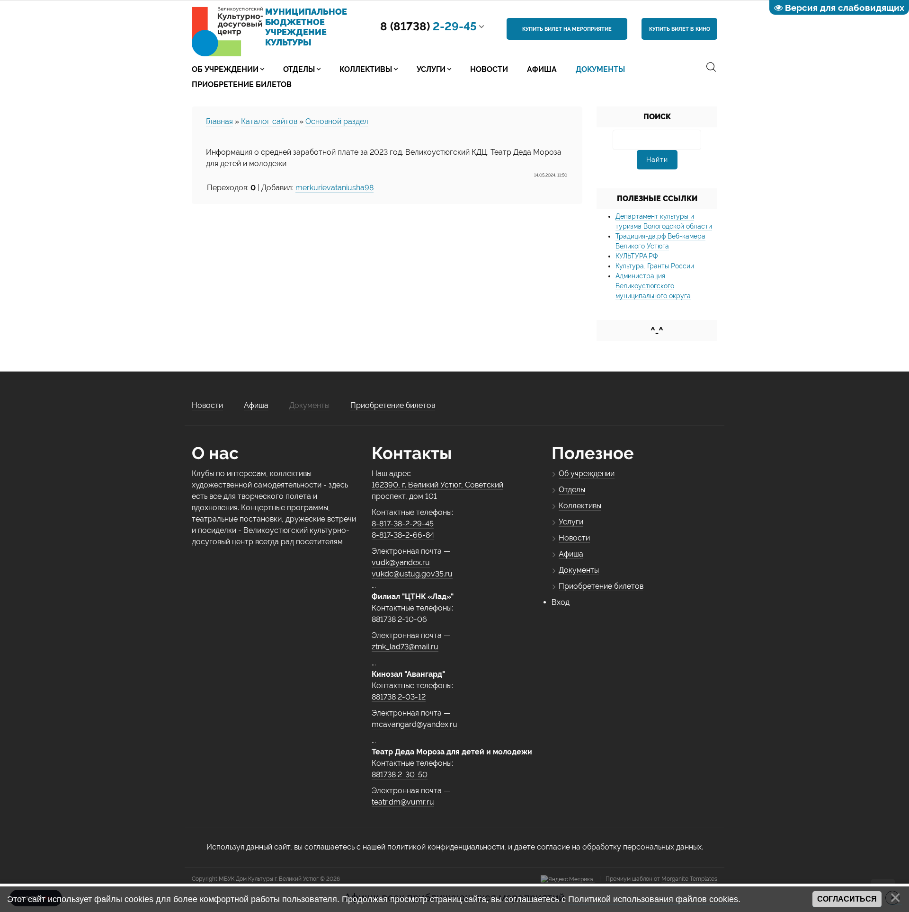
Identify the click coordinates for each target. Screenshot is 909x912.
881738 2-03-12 (399, 696)
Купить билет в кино (679, 29)
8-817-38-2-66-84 (403, 535)
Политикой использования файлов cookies (653, 899)
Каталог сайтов (269, 121)
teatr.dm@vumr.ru (403, 801)
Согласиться (847, 899)
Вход (561, 602)
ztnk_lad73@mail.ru (405, 646)
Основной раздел (336, 121)
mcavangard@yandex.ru (414, 724)
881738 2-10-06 (399, 619)
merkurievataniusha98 (334, 187)
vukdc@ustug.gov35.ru (412, 573)
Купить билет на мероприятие (567, 29)
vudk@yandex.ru (401, 562)
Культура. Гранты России (654, 266)
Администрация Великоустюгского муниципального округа (653, 286)
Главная (219, 121)
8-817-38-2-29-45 (403, 523)
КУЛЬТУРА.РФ (636, 256)
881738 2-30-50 (400, 774)
